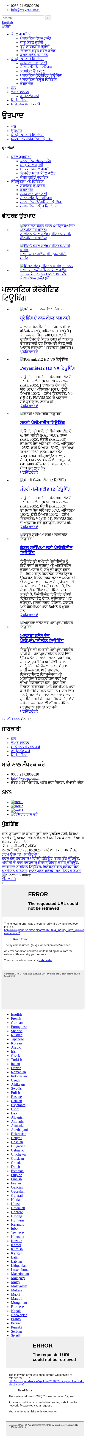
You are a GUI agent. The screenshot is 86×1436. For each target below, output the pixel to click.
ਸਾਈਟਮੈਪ (31, 854)
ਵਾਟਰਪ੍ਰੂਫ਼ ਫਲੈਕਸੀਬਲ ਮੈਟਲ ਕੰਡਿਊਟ (55, 871)
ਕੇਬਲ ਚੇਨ (26, 84)
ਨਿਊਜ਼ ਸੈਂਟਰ (19, 100)
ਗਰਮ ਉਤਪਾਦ (11, 854)
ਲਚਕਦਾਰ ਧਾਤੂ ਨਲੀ (33, 63)
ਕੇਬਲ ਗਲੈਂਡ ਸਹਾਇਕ (34, 55)
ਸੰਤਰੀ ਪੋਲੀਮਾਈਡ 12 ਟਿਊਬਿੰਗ (45, 489)
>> (18, 719)
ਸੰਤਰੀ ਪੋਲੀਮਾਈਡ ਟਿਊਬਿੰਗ (42, 422)
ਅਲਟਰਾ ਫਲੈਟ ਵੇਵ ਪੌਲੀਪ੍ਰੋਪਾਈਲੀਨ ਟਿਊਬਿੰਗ (42, 638)
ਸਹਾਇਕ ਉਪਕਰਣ (32, 71)
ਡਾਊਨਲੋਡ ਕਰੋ (29, 96)
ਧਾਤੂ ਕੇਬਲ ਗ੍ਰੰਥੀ (31, 42)
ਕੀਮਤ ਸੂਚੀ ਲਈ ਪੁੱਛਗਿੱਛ (19, 846)
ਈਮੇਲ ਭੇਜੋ (9, 879)
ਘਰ (13, 127)
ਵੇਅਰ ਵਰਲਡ (20, 92)
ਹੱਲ (13, 88)
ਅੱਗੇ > (11, 719)
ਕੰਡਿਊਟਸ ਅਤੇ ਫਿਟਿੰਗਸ (27, 59)
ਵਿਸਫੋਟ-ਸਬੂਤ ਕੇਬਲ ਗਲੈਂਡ (37, 51)
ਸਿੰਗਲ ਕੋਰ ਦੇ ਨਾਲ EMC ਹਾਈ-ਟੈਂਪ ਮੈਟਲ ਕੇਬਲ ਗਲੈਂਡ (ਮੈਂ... (43, 276)
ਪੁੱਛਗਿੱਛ (25, 352)
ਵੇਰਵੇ (34, 352)
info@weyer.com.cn (25, 778)
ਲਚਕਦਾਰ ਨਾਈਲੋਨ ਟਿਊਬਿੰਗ (21, 867)
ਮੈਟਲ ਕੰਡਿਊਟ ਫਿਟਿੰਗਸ (36, 67)
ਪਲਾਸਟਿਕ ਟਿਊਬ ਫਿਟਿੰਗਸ (38, 79)
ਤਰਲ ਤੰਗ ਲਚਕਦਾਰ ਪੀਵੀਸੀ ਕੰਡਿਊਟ (27, 858)
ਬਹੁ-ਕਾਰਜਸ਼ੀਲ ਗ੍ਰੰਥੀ (35, 46)
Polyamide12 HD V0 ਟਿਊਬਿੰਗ (47, 368)
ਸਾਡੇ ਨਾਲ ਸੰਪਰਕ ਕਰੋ (25, 104)
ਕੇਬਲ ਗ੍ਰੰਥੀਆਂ (21, 34)
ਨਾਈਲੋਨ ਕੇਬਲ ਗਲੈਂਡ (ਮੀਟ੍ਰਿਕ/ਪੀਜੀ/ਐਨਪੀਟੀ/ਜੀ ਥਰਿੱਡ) (45, 236)
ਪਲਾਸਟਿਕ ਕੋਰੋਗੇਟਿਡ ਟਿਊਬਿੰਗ (41, 75)
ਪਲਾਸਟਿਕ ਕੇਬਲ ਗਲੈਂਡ (35, 38)
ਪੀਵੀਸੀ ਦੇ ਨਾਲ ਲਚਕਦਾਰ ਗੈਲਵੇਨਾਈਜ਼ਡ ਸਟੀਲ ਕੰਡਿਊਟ (40, 862)
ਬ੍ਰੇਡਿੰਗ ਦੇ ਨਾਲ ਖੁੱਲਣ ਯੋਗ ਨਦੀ (45, 318)
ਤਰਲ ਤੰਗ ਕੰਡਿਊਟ (66, 858)
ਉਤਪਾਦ (16, 131)
